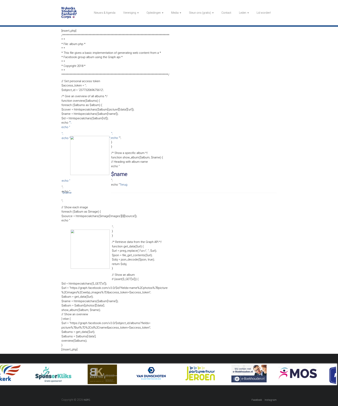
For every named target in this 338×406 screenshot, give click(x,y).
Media (175, 12)
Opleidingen (154, 12)
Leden (242, 12)
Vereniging (129, 12)
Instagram (271, 399)
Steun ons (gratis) (200, 12)
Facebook (257, 399)
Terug (123, 184)
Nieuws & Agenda (104, 12)
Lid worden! (264, 12)
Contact (226, 12)
